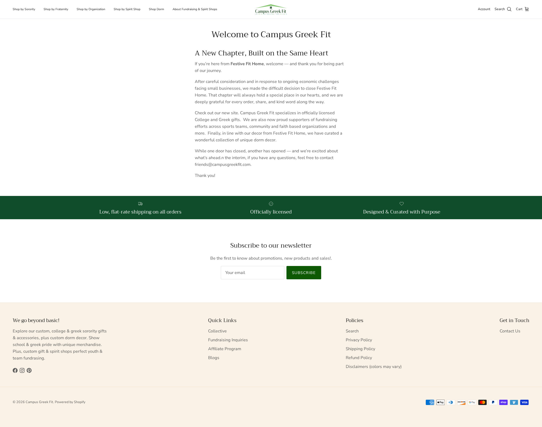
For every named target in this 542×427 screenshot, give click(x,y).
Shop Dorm (156, 9)
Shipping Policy (360, 349)
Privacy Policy (359, 340)
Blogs (213, 358)
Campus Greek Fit (39, 402)
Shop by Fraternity (56, 9)
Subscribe (304, 272)
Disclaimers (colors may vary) (374, 366)
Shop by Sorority (24, 9)
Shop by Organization (91, 9)
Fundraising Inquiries (228, 340)
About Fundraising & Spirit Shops (195, 9)
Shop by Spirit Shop (127, 9)
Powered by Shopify (70, 402)
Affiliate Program (224, 349)
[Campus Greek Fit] (271, 9)
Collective (217, 331)
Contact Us (510, 331)
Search (352, 331)
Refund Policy (359, 358)
